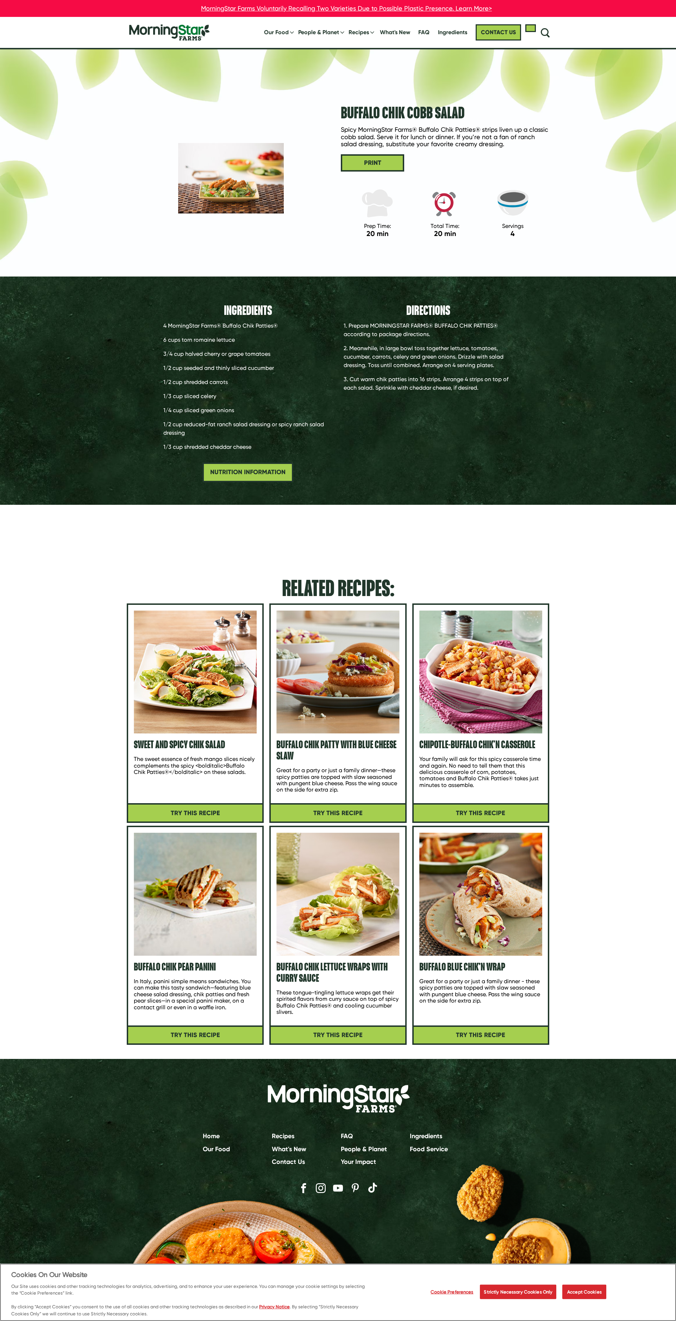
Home (211, 1136)
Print (372, 163)
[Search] (545, 32)
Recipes (359, 32)
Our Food (276, 32)
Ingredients (426, 1136)
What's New (395, 32)
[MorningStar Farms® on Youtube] (338, 1188)
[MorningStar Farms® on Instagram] (320, 1188)
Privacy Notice (274, 1307)
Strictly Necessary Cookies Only (518, 1291)
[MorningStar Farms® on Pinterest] (355, 1188)
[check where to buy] (530, 28)
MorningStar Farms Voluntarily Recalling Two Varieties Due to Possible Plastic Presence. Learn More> (346, 8)
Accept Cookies (584, 1291)
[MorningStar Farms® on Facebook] (303, 1188)
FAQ (424, 32)
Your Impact (358, 1162)
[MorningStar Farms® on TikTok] (372, 1188)
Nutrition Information (248, 472)
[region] (338, 1292)
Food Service (429, 1149)
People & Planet (318, 32)
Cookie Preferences (452, 1291)
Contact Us (288, 1162)
